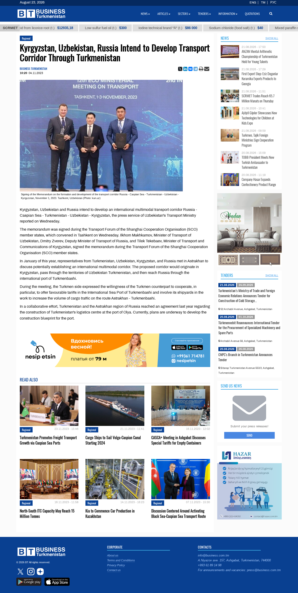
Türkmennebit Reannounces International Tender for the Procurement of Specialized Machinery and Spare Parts (249, 327)
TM (263, 2)
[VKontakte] (190, 69)
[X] (180, 69)
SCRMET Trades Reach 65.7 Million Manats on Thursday (258, 98)
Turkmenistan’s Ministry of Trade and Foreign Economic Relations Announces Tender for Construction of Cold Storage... (246, 295)
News (225, 38)
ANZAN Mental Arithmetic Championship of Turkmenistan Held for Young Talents (260, 56)
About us (112, 555)
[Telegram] (195, 69)
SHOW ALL (271, 38)
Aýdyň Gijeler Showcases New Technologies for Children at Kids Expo (259, 117)
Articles (162, 14)
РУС (273, 2)
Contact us (114, 570)
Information (226, 14)
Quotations (252, 14)
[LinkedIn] (185, 69)
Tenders (227, 275)
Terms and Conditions (121, 560)
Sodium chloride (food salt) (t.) (211, 28)
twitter (21, 571)
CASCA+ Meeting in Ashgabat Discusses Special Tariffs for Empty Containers (178, 440)
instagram (30, 571)
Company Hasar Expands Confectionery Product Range (259, 182)
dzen (39, 571)
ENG (253, 2)
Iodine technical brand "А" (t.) (143, 28)
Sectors (183, 14)
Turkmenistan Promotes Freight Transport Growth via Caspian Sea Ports (48, 440)
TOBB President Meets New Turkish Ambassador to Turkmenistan (258, 162)
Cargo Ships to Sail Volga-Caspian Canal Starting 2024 (113, 440)
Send (249, 435)
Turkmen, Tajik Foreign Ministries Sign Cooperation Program (258, 140)
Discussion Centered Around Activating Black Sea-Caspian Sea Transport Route (178, 513)
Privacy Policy (116, 565)
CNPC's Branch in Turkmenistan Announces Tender (245, 357)
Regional (26, 38)
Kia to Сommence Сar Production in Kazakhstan (110, 513)
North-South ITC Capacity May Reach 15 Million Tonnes (47, 513)
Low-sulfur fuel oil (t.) (81, 28)
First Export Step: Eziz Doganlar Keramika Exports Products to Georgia (260, 78)
